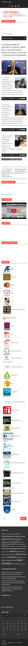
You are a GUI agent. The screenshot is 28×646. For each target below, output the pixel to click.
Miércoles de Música (6, 551)
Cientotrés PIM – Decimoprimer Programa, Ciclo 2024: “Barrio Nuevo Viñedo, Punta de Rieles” (13, 582)
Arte (3, 534)
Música (13, 551)
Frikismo (15, 546)
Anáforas (13, 277)
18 (7, 626)
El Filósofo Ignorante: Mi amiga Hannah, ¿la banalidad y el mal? (20, 171)
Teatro (3, 560)
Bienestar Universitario (9, 534)
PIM (12, 383)
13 (14, 623)
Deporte (5, 539)
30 (25, 629)
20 (14, 626)
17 (3, 626)
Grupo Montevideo (16, 351)
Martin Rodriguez (17, 57)
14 (18, 623)
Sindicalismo (4, 557)
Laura (3, 576)
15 (21, 623)
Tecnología (9, 560)
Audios (12, 159)
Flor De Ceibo (14, 342)
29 (21, 629)
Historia (24, 546)
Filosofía (11, 546)
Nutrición (4, 554)
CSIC (12, 301)
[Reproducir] (3, 98)
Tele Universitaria (15, 501)
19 (10, 626)
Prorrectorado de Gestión (18, 402)
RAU (12, 446)
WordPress (10, 642)
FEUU (12, 326)
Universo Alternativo (21, 563)
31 (3, 631)
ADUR (12, 269)
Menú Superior (8, 2)
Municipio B (14, 375)
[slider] (23, 98)
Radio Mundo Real (16, 420)
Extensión (13, 318)
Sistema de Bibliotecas (17, 493)
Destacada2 (18, 159)
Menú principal (8, 38)
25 (7, 629)
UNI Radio (11, 12)
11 (7, 623)
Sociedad (10, 557)
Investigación (15, 548)
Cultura (22, 536)
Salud (24, 554)
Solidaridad (22, 557)
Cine (19, 534)
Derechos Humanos (15, 539)
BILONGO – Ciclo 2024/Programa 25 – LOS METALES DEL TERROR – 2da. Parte (12, 588)
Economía (9, 542)
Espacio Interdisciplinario (18, 309)
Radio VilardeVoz (15, 428)
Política (19, 554)
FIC (12, 334)
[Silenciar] (20, 98)
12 (10, 623)
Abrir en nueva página (7, 34)
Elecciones (21, 542)
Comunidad (16, 536)
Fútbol (18, 546)
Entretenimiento (21, 544)
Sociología (17, 557)
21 (18, 626)
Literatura (22, 548)
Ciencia (15, 534)
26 (10, 629)
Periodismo (13, 554)
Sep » (18, 634)
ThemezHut (4, 644)
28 (18, 629)
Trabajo (14, 560)
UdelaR (13, 509)
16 (25, 623)
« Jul (4, 634)
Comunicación (7, 536)
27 (14, 629)
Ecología (4, 542)
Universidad (14, 564)
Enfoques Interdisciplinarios (9, 544)
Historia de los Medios (17, 367)
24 (3, 629)
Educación (15, 542)
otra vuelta (9, 554)
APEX (12, 284)
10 (3, 623)
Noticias (23, 551)
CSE (12, 293)
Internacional (6, 548)
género (21, 546)
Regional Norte (15, 454)
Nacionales (18, 551)
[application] (14, 98)
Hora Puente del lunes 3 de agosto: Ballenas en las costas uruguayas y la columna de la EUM (7, 172)
